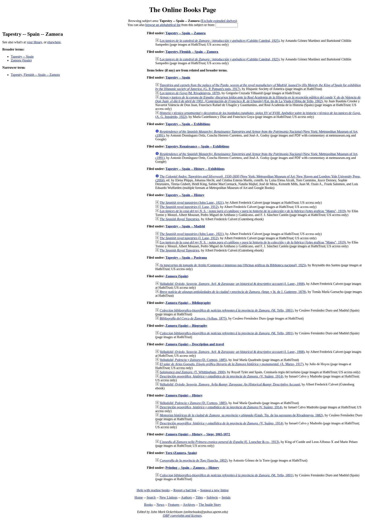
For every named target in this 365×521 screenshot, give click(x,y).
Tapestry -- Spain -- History (184, 195)
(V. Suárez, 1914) (221, 376)
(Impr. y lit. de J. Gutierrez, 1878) (233, 292)
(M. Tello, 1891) (226, 310)
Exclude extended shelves (219, 21)
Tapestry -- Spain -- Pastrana (186, 257)
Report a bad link (184, 490)
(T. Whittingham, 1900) (192, 372)
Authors (186, 497)
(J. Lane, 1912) (189, 207)
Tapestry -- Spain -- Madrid (185, 226)
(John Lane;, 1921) (192, 202)
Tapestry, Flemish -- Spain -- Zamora (35, 75)
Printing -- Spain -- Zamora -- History (192, 467)
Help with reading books (153, 490)
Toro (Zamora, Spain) (181, 453)
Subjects (212, 497)
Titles (199, 497)
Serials (226, 497)
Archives (189, 504)
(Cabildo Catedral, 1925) (219, 40)
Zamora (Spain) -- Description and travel (194, 344)
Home (139, 497)
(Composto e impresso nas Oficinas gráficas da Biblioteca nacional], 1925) (233, 265)
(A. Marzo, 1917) (232, 364)
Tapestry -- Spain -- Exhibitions (187, 124)
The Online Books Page (182, 9)
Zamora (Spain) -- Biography (186, 325)
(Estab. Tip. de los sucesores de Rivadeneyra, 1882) (241, 415)
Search (151, 497)
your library (34, 42)
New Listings (168, 497)
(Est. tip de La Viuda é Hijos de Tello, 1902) (258, 99)
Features (173, 504)
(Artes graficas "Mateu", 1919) (253, 211)
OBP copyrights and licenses (182, 515)
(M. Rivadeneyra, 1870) (190, 93)
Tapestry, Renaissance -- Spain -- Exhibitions (197, 146)
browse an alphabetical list (162, 25)
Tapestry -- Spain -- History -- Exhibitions (195, 169)
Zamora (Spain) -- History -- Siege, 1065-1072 (197, 434)
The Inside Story (210, 504)
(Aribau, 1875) (193, 318)
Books (148, 504)
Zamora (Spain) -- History (184, 395)
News (160, 504)
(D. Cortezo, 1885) (193, 360)
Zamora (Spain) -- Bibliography (188, 303)
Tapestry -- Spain (22, 56)
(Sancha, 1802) (193, 460)
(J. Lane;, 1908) (232, 284)
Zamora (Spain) (21, 60)
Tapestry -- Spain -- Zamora (185, 33)
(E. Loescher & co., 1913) (219, 442)
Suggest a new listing (214, 490)
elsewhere (54, 42)
